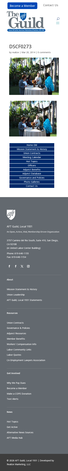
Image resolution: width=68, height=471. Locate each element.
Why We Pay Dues (16, 382)
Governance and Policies (31, 177)
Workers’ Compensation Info (21, 344)
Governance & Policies (18, 327)
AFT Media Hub (15, 437)
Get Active (12, 426)
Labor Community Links (19, 349)
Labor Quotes (14, 354)
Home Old (32, 144)
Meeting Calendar (32, 157)
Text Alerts (12, 398)
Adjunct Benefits (31, 169)
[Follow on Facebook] (9, 266)
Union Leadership (16, 294)
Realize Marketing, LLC (19, 464)
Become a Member (22, 6)
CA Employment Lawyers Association (26, 360)
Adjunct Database (31, 173)
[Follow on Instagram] (28, 266)
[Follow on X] (22, 266)
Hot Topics (31, 161)
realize (15, 52)
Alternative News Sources (20, 432)
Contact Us (50, 5)
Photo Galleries (32, 181)
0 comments (44, 52)
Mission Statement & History (32, 149)
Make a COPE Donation (19, 393)
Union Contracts (31, 153)
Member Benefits (16, 338)
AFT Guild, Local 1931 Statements (24, 300)
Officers (32, 165)
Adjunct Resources (16, 333)
